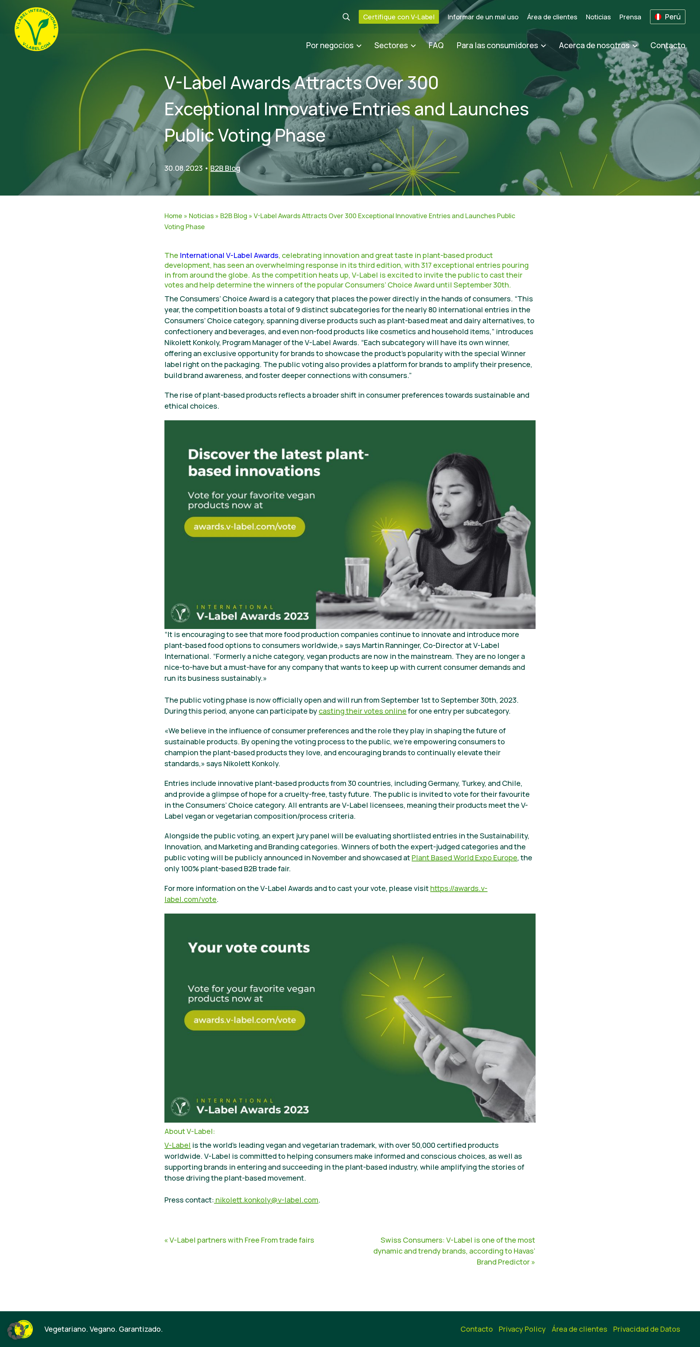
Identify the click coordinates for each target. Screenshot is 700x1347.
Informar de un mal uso (483, 16)
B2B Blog (225, 168)
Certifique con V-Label (399, 16)
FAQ (436, 45)
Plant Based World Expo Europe (464, 857)
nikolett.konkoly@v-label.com (266, 1200)
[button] (16, 1331)
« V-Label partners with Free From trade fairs (239, 1240)
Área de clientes (552, 16)
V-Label (177, 1145)
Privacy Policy (522, 1329)
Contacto (667, 45)
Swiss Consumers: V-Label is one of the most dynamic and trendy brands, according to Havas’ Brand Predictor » (454, 1251)
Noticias (598, 16)
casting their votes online (363, 711)
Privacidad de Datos (646, 1329)
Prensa (630, 16)
